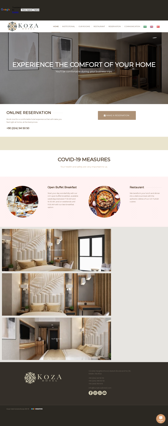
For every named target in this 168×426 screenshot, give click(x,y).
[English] (151, 26)
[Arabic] (145, 26)
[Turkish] (158, 26)
